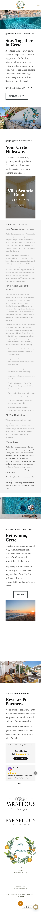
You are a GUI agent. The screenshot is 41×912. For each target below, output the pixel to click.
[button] (5, 773)
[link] (20, 804)
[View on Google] (10, 769)
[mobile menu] (38, 5)
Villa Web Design (28, 894)
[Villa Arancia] (20, 5)
